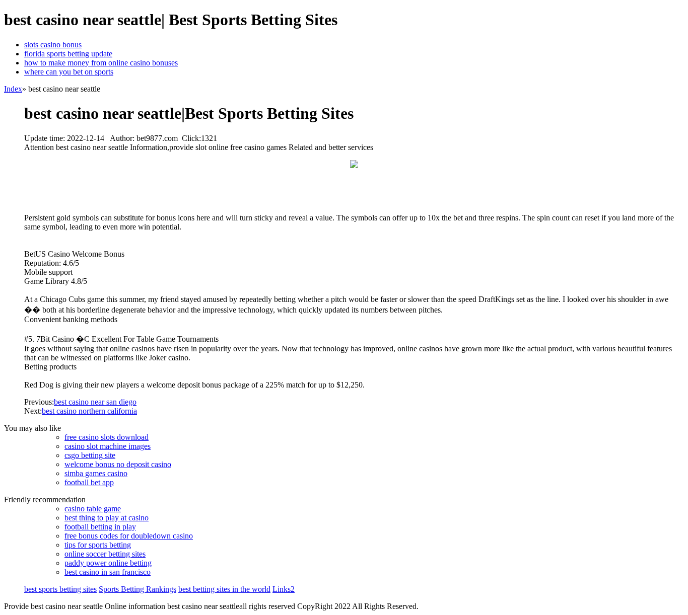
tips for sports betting (97, 545)
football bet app (89, 482)
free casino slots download (106, 437)
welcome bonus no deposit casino (117, 464)
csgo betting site (89, 455)
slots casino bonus (53, 44)
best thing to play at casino (106, 517)
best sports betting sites (60, 589)
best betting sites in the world (224, 589)
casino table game (92, 508)
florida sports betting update (68, 53)
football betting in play (100, 526)
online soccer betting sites (105, 554)
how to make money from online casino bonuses (101, 62)
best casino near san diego (95, 402)
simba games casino (95, 473)
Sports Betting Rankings (137, 589)
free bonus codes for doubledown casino (128, 535)
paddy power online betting (108, 563)
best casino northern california (89, 411)
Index (13, 89)
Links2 (283, 589)
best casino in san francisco (107, 572)
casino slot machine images (107, 446)
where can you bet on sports (68, 71)
